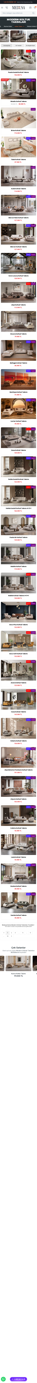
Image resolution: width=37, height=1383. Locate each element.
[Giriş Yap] (30, 8)
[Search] (33, 13)
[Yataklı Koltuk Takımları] (18, 36)
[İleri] (11, 936)
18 (7, 936)
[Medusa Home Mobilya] (18, 7)
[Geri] (4, 933)
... (26, 933)
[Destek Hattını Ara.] (6, 8)
